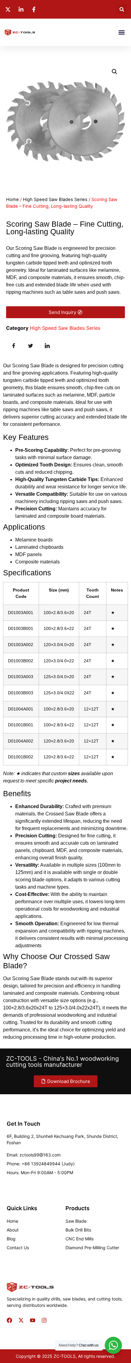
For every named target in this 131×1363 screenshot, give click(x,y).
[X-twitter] (21, 1320)
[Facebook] (9, 1320)
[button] (121, 9)
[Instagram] (44, 1320)
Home (12, 199)
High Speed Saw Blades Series (55, 199)
